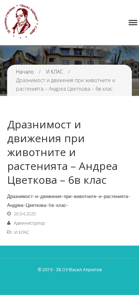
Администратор (29, 223)
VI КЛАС (54, 71)
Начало (25, 71)
